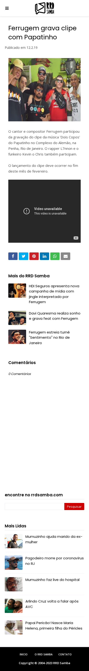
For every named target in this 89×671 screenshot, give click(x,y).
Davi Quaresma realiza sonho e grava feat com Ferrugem (54, 316)
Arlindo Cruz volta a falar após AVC (52, 604)
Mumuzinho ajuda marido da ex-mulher (53, 539)
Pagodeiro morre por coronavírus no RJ (54, 561)
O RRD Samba (43, 654)
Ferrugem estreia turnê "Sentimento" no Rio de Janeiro (49, 337)
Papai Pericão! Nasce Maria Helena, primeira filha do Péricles (53, 625)
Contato (65, 654)
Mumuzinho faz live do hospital (52, 579)
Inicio (24, 654)
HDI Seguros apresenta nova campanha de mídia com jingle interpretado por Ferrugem (54, 294)
